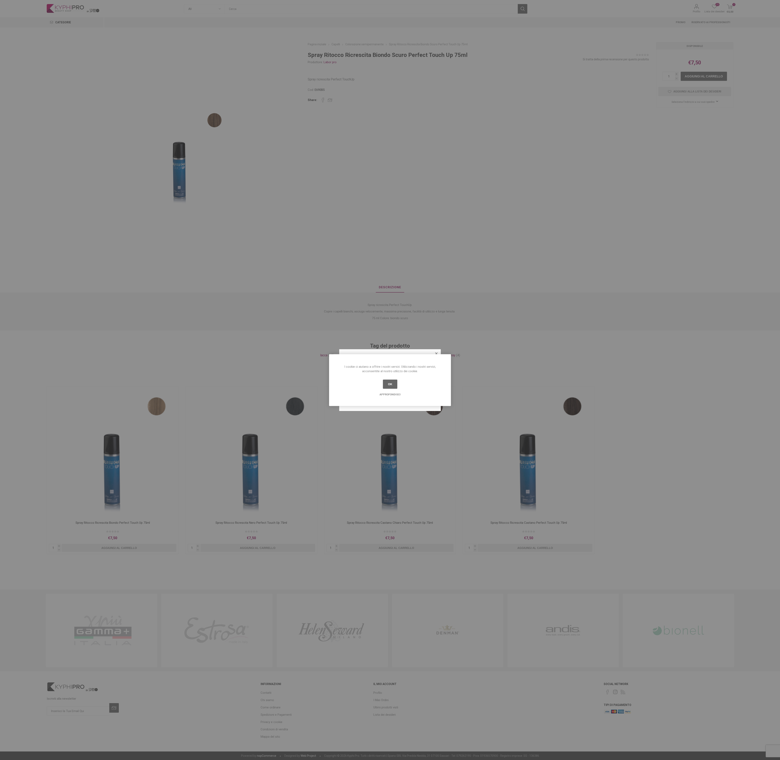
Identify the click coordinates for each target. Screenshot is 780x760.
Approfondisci (390, 394)
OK (390, 384)
